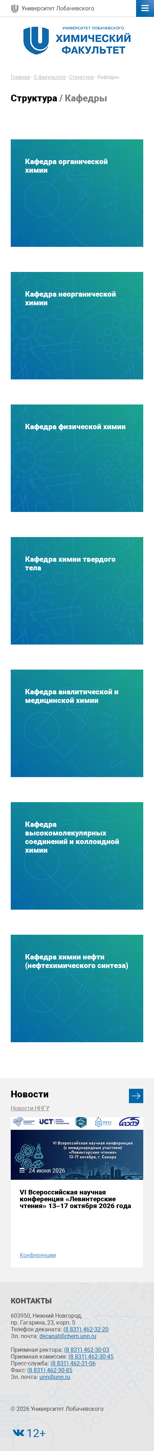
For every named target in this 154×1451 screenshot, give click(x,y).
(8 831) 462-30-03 (86, 1349)
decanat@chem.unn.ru (67, 1336)
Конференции (38, 1255)
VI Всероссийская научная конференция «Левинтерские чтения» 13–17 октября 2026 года (75, 1199)
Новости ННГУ (30, 1108)
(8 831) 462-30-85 (49, 1370)
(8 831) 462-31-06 (73, 1363)
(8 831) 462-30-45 (91, 1356)
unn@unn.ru (54, 1377)
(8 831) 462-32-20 (86, 1329)
